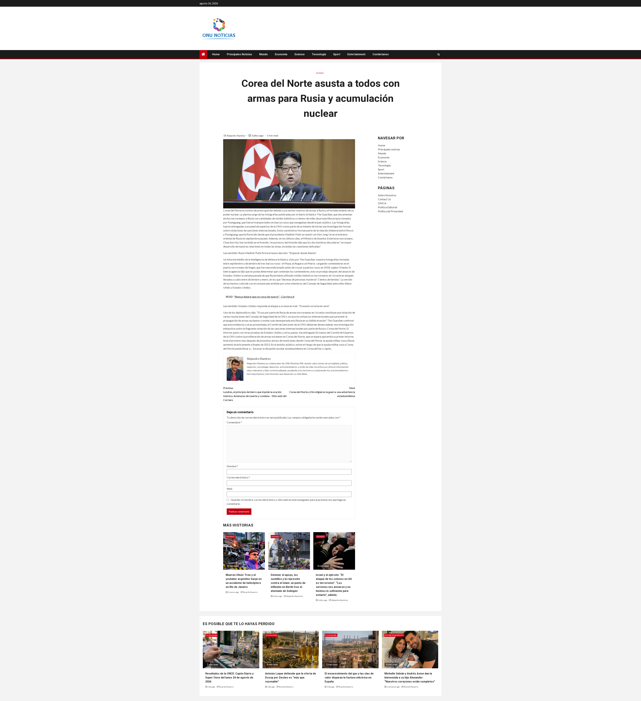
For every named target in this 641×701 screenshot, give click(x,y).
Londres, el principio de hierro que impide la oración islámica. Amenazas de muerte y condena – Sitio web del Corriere (254, 393)
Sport (336, 54)
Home (216, 54)
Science (299, 54)
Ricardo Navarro (250, 592)
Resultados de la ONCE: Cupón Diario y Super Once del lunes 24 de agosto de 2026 (229, 677)
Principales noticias (239, 54)
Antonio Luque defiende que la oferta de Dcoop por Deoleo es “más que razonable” (290, 677)
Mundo (263, 54)
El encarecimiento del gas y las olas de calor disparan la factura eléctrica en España (349, 677)
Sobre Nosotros (387, 195)
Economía (281, 54)
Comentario (234, 422)
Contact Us (384, 199)
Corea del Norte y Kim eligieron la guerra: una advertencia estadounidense (322, 391)
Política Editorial (387, 207)
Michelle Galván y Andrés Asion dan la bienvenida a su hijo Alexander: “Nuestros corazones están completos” (409, 677)
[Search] (439, 54)
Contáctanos (381, 54)
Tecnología (319, 54)
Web (229, 488)
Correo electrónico (238, 477)
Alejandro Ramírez (236, 135)
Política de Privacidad (390, 211)
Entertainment (356, 54)
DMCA (382, 203)
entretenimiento (394, 635)
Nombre (232, 466)
